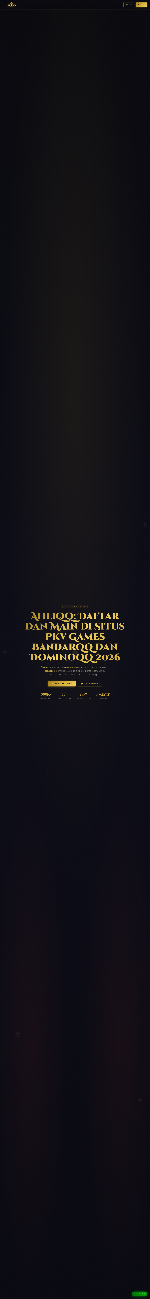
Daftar (141, 5)
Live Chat (141, 1294)
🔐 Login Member (89, 683)
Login (129, 5)
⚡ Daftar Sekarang (62, 683)
